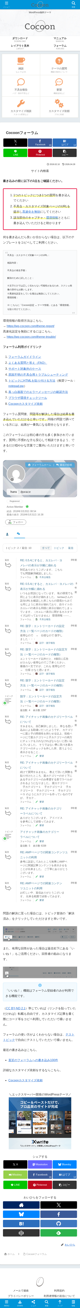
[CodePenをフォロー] (21, 1233)
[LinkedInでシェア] (48, 1083)
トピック (59, 547)
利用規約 (59, 1290)
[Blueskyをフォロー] (21, 1214)
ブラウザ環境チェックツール (27, 397)
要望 (41, 756)
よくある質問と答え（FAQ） (27, 362)
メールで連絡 (21, 1290)
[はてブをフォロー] (21, 1223)
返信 (70, 547)
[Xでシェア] (13, 1062)
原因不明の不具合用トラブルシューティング (38, 374)
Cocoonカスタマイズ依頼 (25, 403)
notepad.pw (16, 386)
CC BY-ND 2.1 (15, 1008)
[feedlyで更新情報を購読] (58, 1233)
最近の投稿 (65, 464)
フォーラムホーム (41, 464)
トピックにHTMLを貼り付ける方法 (31, 380)
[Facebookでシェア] (13, 1072)
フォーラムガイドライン (24, 356)
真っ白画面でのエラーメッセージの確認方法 (38, 391)
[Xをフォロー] (58, 1205)
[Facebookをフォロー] (58, 1214)
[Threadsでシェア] (31, 1072)
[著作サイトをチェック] (21, 1205)
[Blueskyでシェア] (48, 1062)
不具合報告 (45, 577)
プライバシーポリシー (21, 1295)
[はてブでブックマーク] (66, 1072)
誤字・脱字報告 (47, 643)
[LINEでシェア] (13, 1083)
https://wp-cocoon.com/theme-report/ (30, 326)
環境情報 (52, 217)
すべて (46, 547)
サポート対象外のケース (24, 368)
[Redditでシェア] (48, 1072)
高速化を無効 (31, 211)
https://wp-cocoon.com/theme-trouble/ (31, 336)
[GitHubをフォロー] (58, 1223)
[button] (65, 153)
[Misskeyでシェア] (66, 1062)
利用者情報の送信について (59, 1295)
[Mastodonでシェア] (31, 1062)
